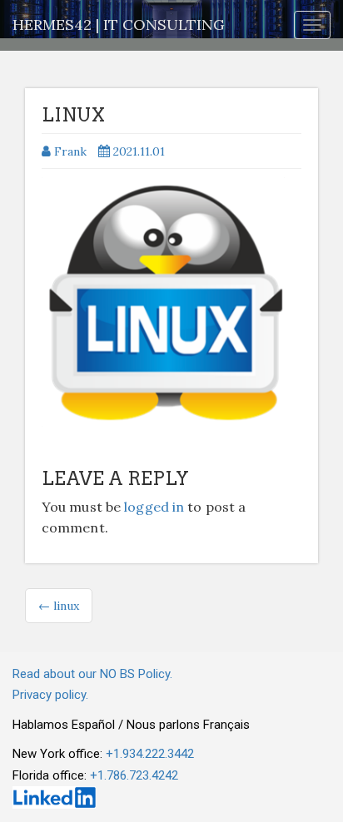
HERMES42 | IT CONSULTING (118, 24)
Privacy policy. (50, 694)
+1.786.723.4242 (134, 775)
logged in (154, 506)
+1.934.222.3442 (150, 753)
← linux (58, 605)
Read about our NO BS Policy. (92, 673)
